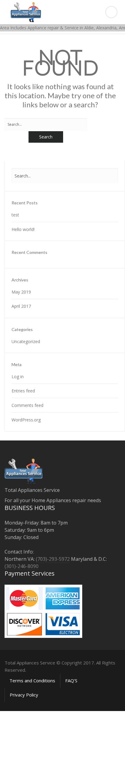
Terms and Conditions (32, 680)
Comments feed (27, 405)
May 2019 (21, 292)
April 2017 (21, 306)
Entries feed (23, 391)
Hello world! (23, 229)
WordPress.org (26, 420)
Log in (18, 376)
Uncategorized (26, 341)
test (15, 215)
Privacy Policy (24, 695)
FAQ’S (71, 680)
